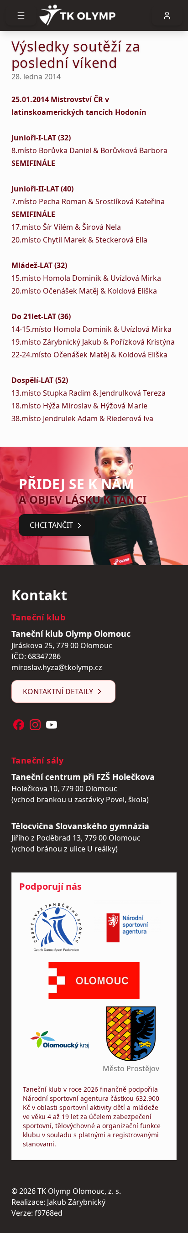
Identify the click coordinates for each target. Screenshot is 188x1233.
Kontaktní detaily (58, 691)
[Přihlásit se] (167, 15)
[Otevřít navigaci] (21, 15)
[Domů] (94, 15)
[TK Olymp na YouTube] (51, 724)
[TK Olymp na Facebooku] (18, 724)
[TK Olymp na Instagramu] (35, 724)
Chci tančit (51, 525)
